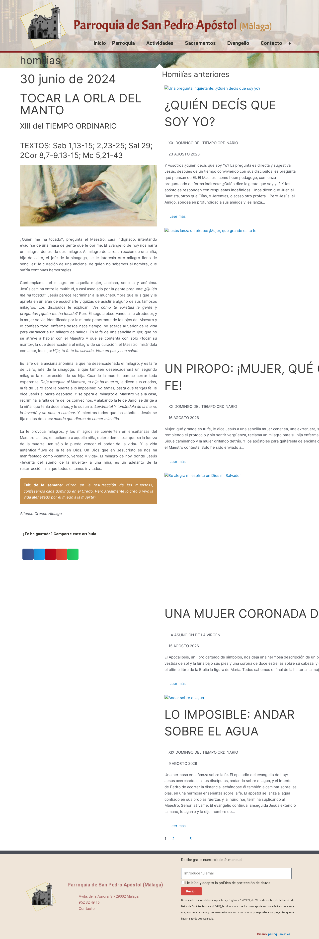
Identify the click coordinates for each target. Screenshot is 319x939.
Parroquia (123, 43)
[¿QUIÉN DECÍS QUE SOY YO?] (212, 88)
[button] (28, 554)
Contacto (271, 43)
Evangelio (238, 43)
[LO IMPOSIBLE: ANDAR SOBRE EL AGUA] (184, 698)
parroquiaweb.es (279, 934)
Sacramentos (200, 43)
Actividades (159, 43)
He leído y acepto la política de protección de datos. (228, 883)
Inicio (100, 43)
